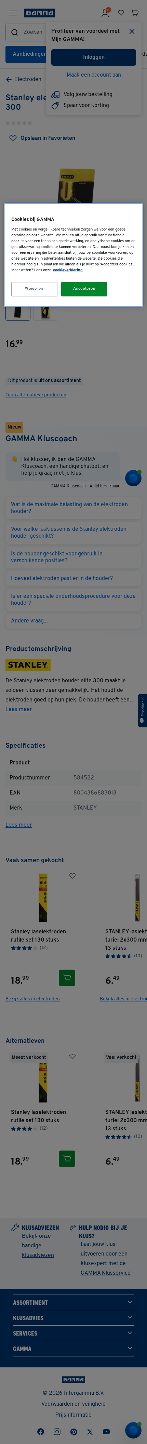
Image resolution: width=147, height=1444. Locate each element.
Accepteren (84, 289)
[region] (74, 255)
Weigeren (34, 289)
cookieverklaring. (68, 270)
